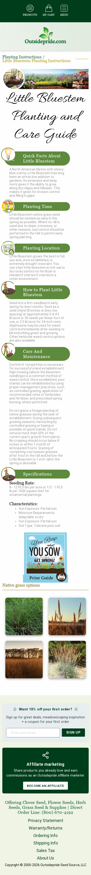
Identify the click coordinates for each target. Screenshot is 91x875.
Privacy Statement (45, 820)
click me (11, 599)
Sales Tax (45, 850)
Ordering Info (45, 835)
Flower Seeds (61, 802)
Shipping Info (45, 843)
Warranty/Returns (46, 828)
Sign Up (73, 733)
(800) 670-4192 (57, 812)
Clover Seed (34, 802)
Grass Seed (33, 807)
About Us (45, 858)
